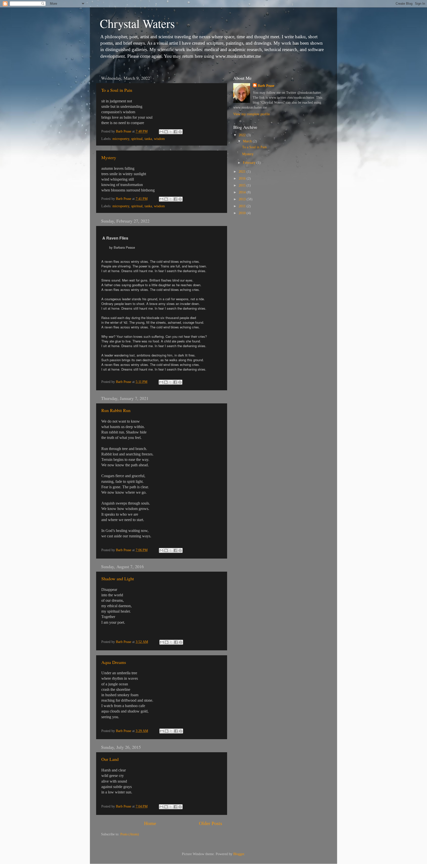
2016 (243, 178)
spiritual (137, 139)
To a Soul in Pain (116, 90)
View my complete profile (251, 114)
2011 (243, 206)
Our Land (110, 759)
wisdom (159, 139)
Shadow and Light (117, 579)
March (248, 141)
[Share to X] (170, 131)
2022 (243, 135)
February (249, 163)
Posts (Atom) (129, 834)
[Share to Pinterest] (180, 131)
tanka (148, 139)
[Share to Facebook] (175, 131)
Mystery (108, 157)
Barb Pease (266, 86)
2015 (243, 185)
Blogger (238, 854)
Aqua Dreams (113, 662)
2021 (243, 171)
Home (150, 823)
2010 (243, 213)
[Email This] (161, 131)
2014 (243, 192)
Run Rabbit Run (115, 410)
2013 (243, 199)
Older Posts (210, 823)
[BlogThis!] (166, 131)
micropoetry (120, 139)
